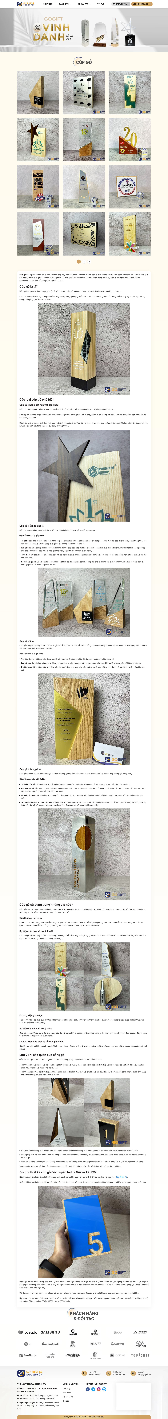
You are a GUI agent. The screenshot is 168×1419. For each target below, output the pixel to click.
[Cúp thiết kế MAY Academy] (84, 186)
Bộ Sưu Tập (83, 4)
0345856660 (94, 1374)
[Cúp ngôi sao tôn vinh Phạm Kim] (38, 139)
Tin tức (100, 4)
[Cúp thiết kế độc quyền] (27, 4)
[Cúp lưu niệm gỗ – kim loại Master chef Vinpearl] (84, 92)
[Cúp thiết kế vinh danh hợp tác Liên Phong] (130, 233)
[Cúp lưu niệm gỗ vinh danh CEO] (130, 92)
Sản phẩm (64, 4)
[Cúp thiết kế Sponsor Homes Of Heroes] (130, 186)
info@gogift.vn (144, 1374)
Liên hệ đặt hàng (140, 4)
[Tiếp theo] (89, 262)
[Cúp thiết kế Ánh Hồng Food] (130, 139)
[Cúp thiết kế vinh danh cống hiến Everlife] (38, 233)
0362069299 (119, 1374)
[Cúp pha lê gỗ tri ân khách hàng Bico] (84, 139)
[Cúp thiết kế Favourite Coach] (38, 186)
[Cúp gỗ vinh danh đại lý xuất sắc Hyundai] (38, 92)
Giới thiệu (47, 4)
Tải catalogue (119, 4)
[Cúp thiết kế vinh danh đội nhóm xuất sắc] (84, 233)
